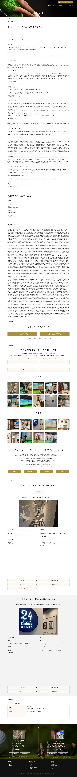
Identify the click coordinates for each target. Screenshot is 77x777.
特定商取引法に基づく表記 (19, 196)
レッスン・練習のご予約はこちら (22, 334)
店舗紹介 (14, 471)
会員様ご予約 (31, 768)
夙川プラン (22, 361)
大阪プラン (55, 361)
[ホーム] (7, 18)
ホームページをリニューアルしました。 (25, 27)
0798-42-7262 (19, 746)
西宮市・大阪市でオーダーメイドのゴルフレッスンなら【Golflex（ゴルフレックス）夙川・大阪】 (42, 773)
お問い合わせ (53, 764)
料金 (9, 764)
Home (9, 761)
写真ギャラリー (30, 471)
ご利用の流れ (10, 765)
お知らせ (52, 761)
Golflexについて (32, 761)
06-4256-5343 (57, 746)
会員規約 (11, 224)
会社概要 (62, 471)
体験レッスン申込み (33, 767)
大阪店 (54, 369)
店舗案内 (31, 762)
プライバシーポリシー (17, 39)
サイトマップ (53, 768)
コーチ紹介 (46, 471)
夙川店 (23, 369)
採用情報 (52, 762)
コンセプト (10, 762)
